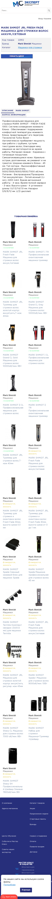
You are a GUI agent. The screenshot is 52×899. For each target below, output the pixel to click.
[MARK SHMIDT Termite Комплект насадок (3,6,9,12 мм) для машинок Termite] (13, 605)
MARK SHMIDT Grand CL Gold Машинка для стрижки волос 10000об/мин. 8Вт (12, 360)
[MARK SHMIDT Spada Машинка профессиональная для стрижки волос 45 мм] (39, 552)
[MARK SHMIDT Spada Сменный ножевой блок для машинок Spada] (13, 552)
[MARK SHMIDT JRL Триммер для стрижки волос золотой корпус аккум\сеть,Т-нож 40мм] (13, 288)
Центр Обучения (9, 836)
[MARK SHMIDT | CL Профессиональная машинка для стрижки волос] (39, 341)
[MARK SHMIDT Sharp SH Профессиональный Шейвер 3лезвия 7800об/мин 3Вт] (13, 764)
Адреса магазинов (10, 808)
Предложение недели (39, 814)
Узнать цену (17, 56)
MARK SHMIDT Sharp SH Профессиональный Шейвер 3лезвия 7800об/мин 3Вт (13, 786)
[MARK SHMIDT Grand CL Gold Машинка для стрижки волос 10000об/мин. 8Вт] (13, 341)
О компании (7, 803)
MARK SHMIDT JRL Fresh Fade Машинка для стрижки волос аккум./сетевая (13, 257)
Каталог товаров (37, 803)
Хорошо (26, 890)
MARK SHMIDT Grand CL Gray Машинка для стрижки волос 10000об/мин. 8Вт (38, 307)
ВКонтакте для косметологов (28, 874)
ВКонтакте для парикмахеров (28, 869)
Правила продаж (37, 846)
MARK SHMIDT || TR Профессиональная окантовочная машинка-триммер (39, 410)
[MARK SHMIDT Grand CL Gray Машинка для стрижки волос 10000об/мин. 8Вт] (39, 288)
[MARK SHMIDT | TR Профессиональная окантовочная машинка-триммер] (39, 238)
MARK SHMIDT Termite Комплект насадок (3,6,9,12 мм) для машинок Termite (12, 628)
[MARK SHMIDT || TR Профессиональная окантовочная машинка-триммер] (39, 375)
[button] (9, 896)
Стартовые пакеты (38, 819)
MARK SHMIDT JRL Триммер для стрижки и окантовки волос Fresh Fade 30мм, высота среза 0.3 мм (13, 519)
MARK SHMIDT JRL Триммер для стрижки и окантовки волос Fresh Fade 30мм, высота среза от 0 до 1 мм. (38, 519)
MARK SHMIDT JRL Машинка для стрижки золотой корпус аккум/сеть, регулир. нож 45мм (13, 680)
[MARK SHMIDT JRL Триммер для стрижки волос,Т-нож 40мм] (13, 441)
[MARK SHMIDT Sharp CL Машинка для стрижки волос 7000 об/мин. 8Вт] (13, 711)
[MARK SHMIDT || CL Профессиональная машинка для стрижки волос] (13, 391)
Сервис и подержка (38, 836)
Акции (32, 808)
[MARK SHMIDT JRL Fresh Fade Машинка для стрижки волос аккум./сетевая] (13, 238)
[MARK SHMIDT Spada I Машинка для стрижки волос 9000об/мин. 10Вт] (39, 658)
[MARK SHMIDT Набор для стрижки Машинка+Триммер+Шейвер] (39, 711)
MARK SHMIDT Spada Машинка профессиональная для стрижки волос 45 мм (39, 575)
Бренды (33, 824)
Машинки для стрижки (30, 48)
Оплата (33, 841)
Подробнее (10, 885)
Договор (33, 852)
